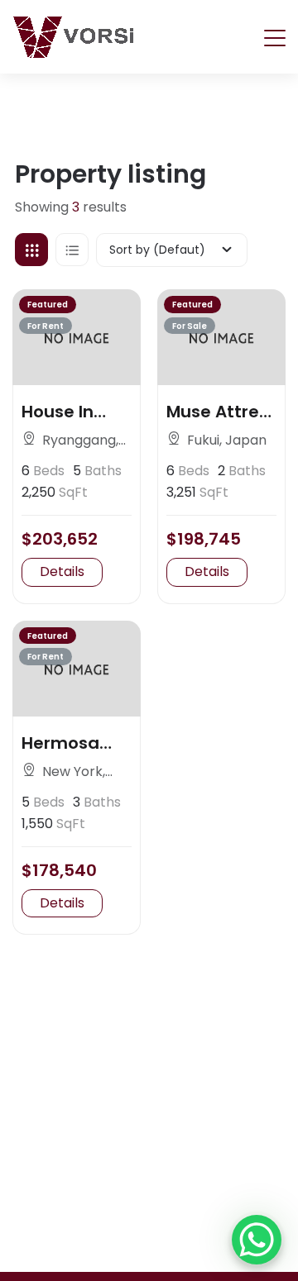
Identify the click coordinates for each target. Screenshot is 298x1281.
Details (62, 571)
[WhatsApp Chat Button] (256, 1239)
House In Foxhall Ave (69, 412)
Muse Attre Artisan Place (212, 412)
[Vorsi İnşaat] (73, 37)
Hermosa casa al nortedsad (67, 743)
